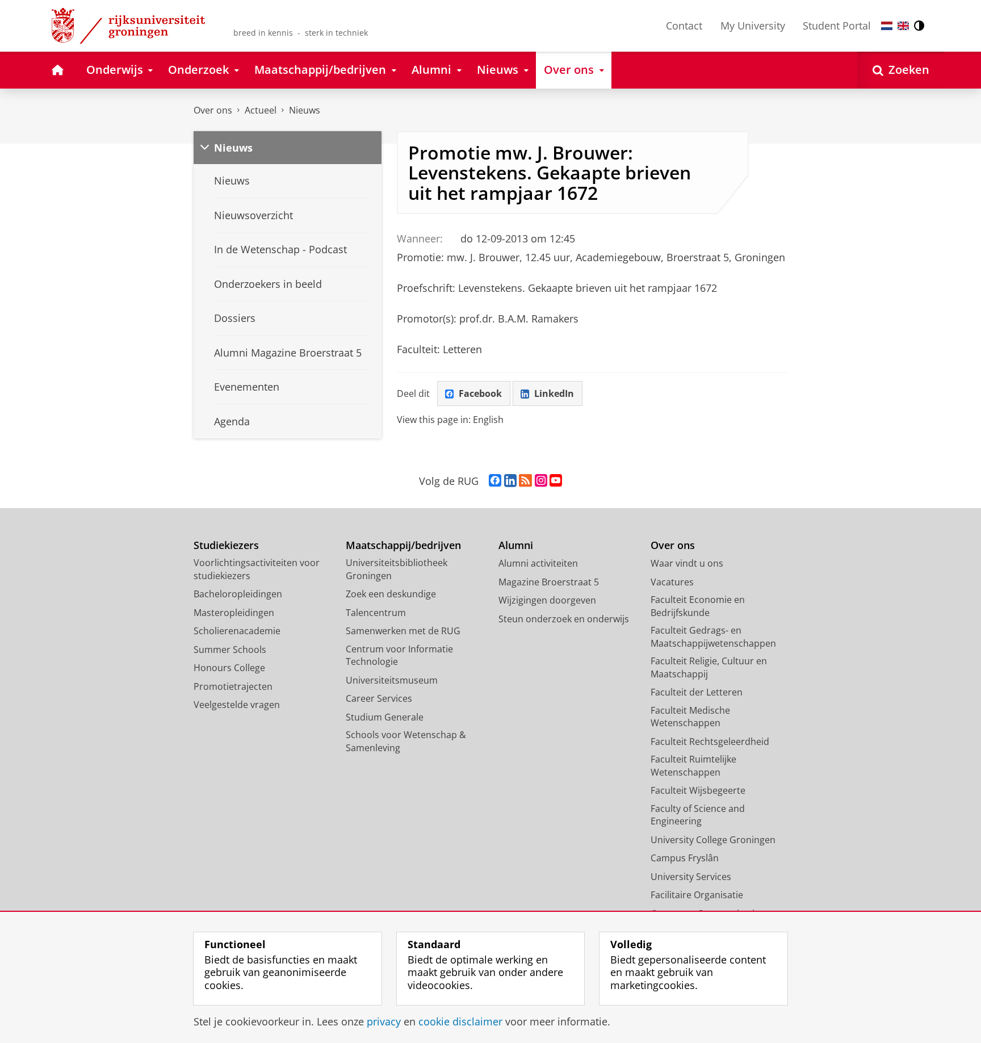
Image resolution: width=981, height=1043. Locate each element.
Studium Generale (385, 717)
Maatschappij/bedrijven (403, 545)
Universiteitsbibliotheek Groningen (396, 569)
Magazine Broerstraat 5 (548, 582)
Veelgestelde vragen (237, 704)
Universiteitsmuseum (392, 680)
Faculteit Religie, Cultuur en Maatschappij (709, 667)
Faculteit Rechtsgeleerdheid (710, 741)
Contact (684, 25)
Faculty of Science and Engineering (698, 815)
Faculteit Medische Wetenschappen (690, 717)
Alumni (515, 545)
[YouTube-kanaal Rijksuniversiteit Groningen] (556, 481)
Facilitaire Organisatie (697, 895)
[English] (903, 26)
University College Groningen (713, 839)
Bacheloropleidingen (238, 594)
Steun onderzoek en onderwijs (563, 619)
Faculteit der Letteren (697, 692)
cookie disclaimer (460, 1021)
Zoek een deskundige (391, 594)
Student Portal (837, 25)
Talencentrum (376, 612)
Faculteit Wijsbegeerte (698, 790)
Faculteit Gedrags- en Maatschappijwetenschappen (713, 637)
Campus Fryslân (685, 858)
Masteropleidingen (234, 612)
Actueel (260, 110)
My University (752, 25)
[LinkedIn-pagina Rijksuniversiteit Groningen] (510, 481)
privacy (384, 1021)
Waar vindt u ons (687, 563)
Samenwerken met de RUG (403, 631)
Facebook (480, 393)
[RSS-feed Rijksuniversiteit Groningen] (525, 481)
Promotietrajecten (233, 686)
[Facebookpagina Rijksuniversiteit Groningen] (495, 481)
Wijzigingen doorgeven (547, 600)
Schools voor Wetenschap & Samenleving (406, 741)
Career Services (379, 698)
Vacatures (672, 582)
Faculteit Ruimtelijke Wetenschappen (693, 765)
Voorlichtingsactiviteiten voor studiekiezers (257, 569)
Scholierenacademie (237, 631)
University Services (691, 876)
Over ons (213, 110)
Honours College (229, 667)
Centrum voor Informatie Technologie (399, 655)
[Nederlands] (886, 26)
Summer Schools (230, 649)
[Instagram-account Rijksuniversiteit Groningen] (541, 481)
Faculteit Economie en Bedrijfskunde (698, 606)
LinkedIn (554, 393)
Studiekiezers (226, 545)
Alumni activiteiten (538, 563)
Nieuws (304, 110)
